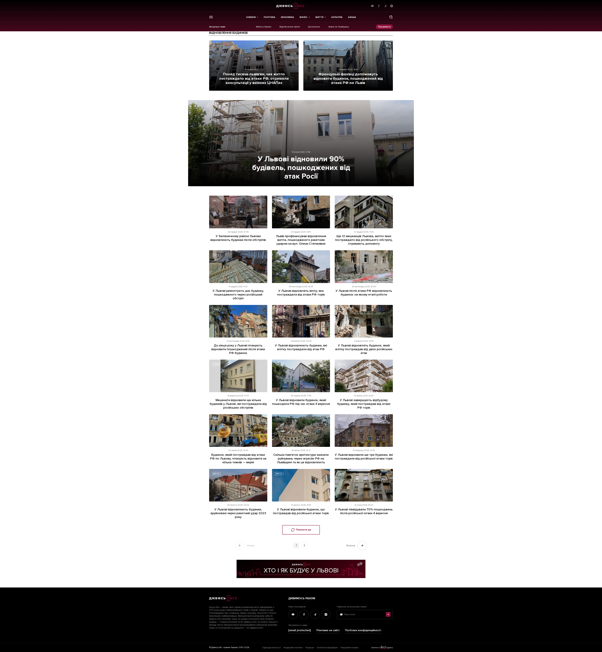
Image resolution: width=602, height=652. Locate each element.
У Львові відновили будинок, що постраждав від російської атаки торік (301, 511)
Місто (216, 200)
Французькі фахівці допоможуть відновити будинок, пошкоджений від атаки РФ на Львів (348, 78)
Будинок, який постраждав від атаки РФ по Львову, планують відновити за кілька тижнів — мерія (238, 458)
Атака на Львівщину (338, 27)
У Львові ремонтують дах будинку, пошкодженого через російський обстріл (238, 294)
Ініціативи (344, 200)
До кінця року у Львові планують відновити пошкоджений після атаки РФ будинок (238, 349)
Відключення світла (290, 27)
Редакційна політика (293, 647)
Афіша (352, 17)
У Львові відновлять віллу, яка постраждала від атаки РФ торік (301, 292)
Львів (279, 200)
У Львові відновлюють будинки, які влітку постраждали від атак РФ (301, 347)
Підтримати (384, 26)
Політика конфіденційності (363, 630)
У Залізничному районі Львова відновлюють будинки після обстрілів (238, 238)
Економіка (287, 17)
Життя (319, 17)
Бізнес (303, 17)
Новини (251, 17)
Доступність (314, 27)
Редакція (310, 647)
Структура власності (271, 647)
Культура (336, 17)
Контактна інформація (327, 647)
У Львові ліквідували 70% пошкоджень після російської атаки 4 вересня (364, 511)
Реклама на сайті (328, 630)
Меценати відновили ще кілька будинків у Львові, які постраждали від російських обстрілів (238, 404)
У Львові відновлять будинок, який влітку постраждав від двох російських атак (363, 349)
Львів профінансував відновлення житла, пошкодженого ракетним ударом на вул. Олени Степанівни (301, 240)
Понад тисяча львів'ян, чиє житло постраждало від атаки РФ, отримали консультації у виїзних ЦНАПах (254, 78)
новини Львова (230, 647)
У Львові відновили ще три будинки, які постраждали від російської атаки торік (364, 456)
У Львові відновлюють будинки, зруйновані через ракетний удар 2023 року (238, 513)
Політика (269, 17)
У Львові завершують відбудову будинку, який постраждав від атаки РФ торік (363, 404)
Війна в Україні (263, 27)
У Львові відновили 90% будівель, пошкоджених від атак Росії (301, 167)
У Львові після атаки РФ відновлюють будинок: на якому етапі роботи (364, 292)
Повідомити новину (349, 647)
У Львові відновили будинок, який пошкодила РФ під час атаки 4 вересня (301, 402)
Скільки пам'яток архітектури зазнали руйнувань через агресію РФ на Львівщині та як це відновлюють (301, 458)
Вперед (350, 545)
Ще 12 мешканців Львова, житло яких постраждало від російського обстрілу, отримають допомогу (364, 240)
